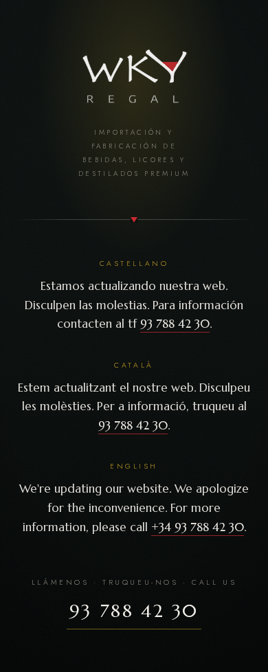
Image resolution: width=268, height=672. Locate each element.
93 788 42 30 (175, 323)
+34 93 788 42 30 (197, 527)
